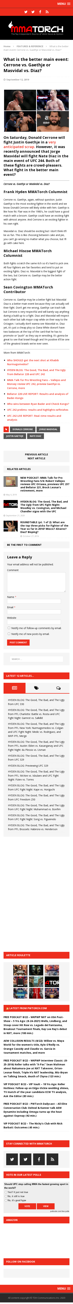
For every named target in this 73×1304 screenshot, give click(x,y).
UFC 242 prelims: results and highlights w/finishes (37, 409)
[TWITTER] (26, 12)
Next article (36, 458)
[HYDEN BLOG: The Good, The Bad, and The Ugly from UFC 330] (20, 970)
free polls (65, 1211)
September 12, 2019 (17, 79)
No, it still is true (16, 1196)
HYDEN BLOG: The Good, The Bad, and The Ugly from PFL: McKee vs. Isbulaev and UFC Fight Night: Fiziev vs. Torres (36, 775)
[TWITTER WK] (33, 12)
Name (11, 597)
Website (11, 617)
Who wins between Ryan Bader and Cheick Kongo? (38, 404)
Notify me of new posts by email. (30, 634)
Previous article (36, 454)
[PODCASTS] (47, 12)
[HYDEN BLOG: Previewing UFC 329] (52, 981)
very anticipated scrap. (30, 144)
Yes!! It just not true (18, 1192)
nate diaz (35, 436)
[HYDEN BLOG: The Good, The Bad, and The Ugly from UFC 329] (36, 981)
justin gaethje (14, 436)
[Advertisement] (30, 893)
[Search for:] (36, 659)
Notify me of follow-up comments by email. (36, 628)
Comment (13, 570)
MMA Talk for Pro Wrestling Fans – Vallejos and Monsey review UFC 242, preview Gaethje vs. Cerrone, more (36, 384)
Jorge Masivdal (48, 429)
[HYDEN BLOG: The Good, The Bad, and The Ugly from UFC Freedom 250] (52, 993)
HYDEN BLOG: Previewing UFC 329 (28, 765)
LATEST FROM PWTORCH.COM (28, 1008)
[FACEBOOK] (40, 12)
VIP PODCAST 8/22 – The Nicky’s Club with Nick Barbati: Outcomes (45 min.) (33, 1125)
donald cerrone (23, 429)
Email (10, 607)
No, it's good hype (17, 1200)
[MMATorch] (36, 28)
